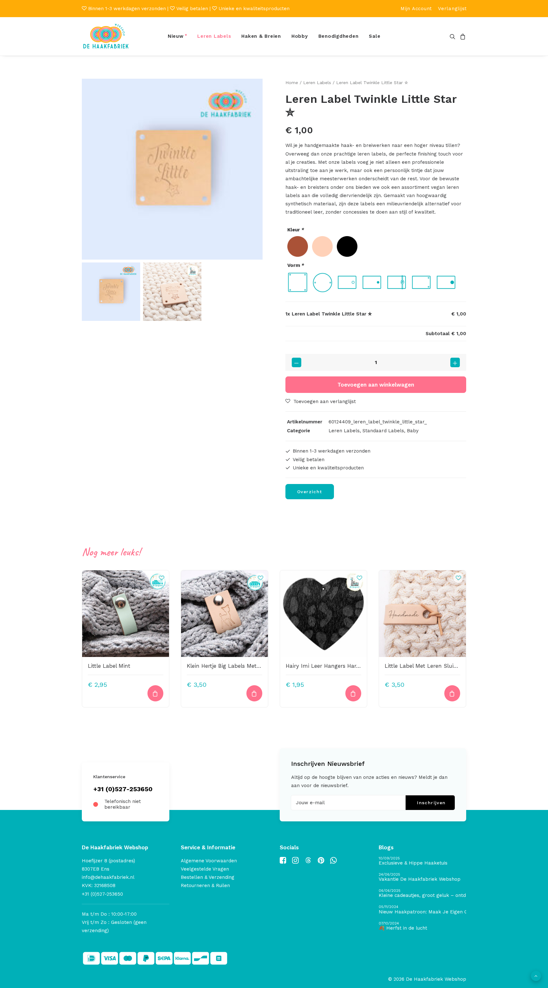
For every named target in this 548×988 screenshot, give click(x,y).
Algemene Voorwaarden (209, 861)
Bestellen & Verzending (207, 877)
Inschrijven (431, 802)
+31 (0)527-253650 (123, 789)
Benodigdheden (338, 36)
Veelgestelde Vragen (205, 869)
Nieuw (176, 36)
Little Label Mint (109, 666)
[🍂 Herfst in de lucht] (422, 926)
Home (291, 82)
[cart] (462, 36)
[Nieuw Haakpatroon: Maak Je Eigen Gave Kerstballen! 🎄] (422, 909)
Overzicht (309, 491)
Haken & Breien (261, 36)
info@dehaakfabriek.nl (108, 877)
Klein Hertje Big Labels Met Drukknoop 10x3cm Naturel (259, 666)
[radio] (298, 246)
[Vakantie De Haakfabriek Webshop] (422, 877)
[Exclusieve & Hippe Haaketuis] (422, 861)
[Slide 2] (172, 292)
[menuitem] (416, 8)
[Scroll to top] (536, 975)
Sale (374, 36)
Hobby (299, 36)
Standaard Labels (383, 431)
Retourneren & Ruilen (205, 885)
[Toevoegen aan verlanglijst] (161, 578)
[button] (454, 36)
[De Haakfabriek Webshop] (106, 36)
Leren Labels (214, 36)
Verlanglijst (452, 8)
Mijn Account (416, 8)
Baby (413, 431)
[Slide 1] (111, 292)
